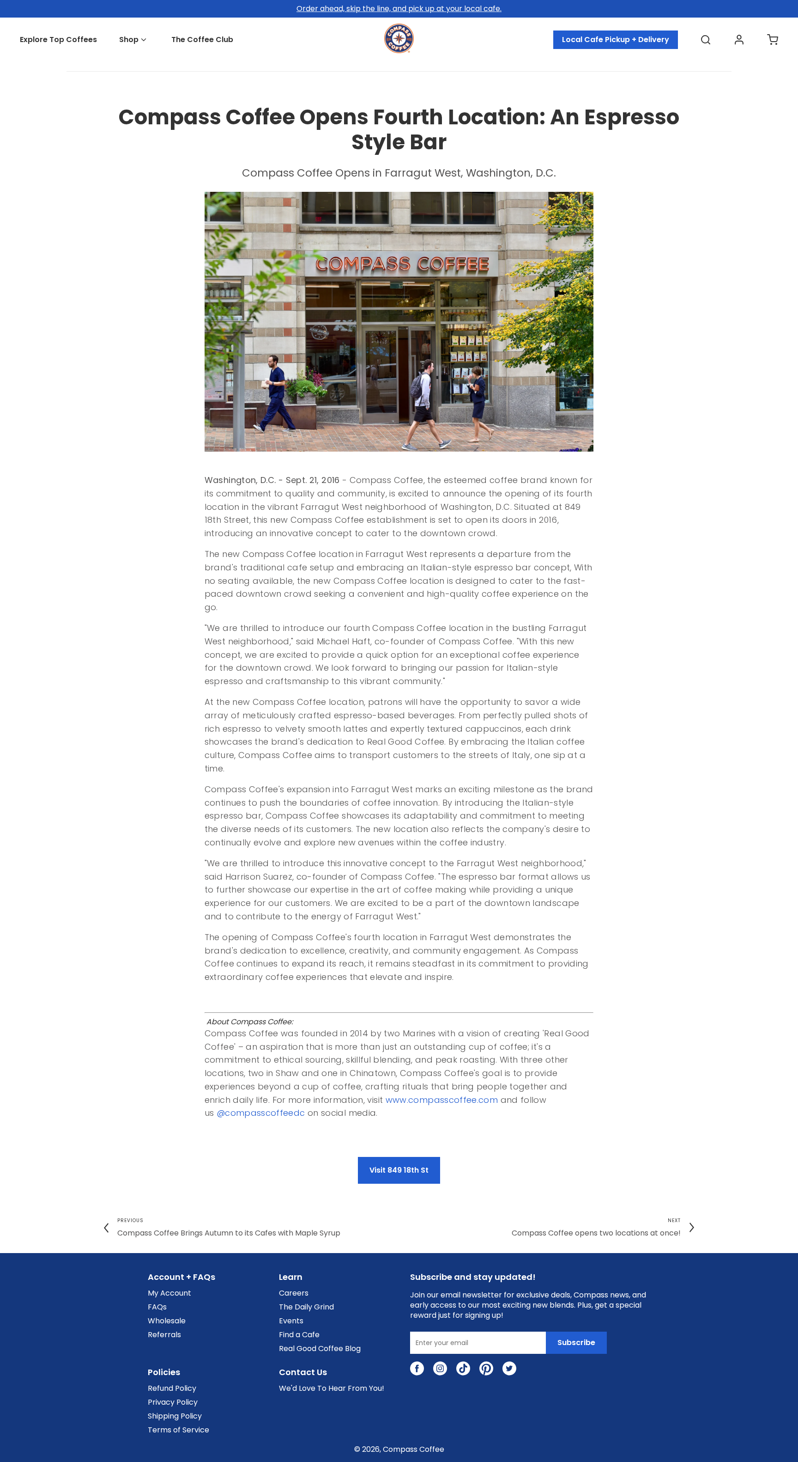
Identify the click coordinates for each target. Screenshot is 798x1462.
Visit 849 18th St (399, 1170)
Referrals (164, 1335)
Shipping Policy (175, 1416)
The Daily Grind (306, 1307)
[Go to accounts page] (739, 40)
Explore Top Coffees (58, 40)
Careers (293, 1293)
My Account (169, 1293)
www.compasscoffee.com (442, 1100)
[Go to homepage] (399, 50)
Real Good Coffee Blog (320, 1349)
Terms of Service (178, 1430)
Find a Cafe (299, 1335)
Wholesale (167, 1321)
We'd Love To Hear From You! (331, 1388)
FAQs (157, 1307)
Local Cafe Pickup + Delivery (615, 39)
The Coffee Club (202, 40)
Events (291, 1321)
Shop (129, 40)
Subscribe (576, 1342)
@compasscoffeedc (261, 1113)
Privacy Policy (173, 1402)
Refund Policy (172, 1388)
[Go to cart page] (772, 39)
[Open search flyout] (705, 39)
